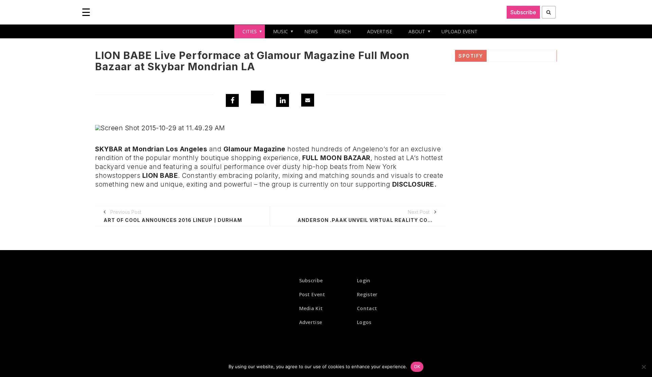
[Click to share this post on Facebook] (232, 100)
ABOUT (417, 31)
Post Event (312, 294)
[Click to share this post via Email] (307, 100)
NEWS (311, 31)
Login (363, 280)
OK (417, 366)
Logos (364, 322)
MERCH (342, 31)
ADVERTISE (379, 31)
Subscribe (523, 12)
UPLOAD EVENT (459, 31)
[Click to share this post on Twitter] (257, 97)
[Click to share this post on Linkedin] (282, 100)
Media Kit (311, 308)
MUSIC (280, 31)
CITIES (249, 31)
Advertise (310, 322)
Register (367, 294)
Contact (367, 308)
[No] (643, 366)
